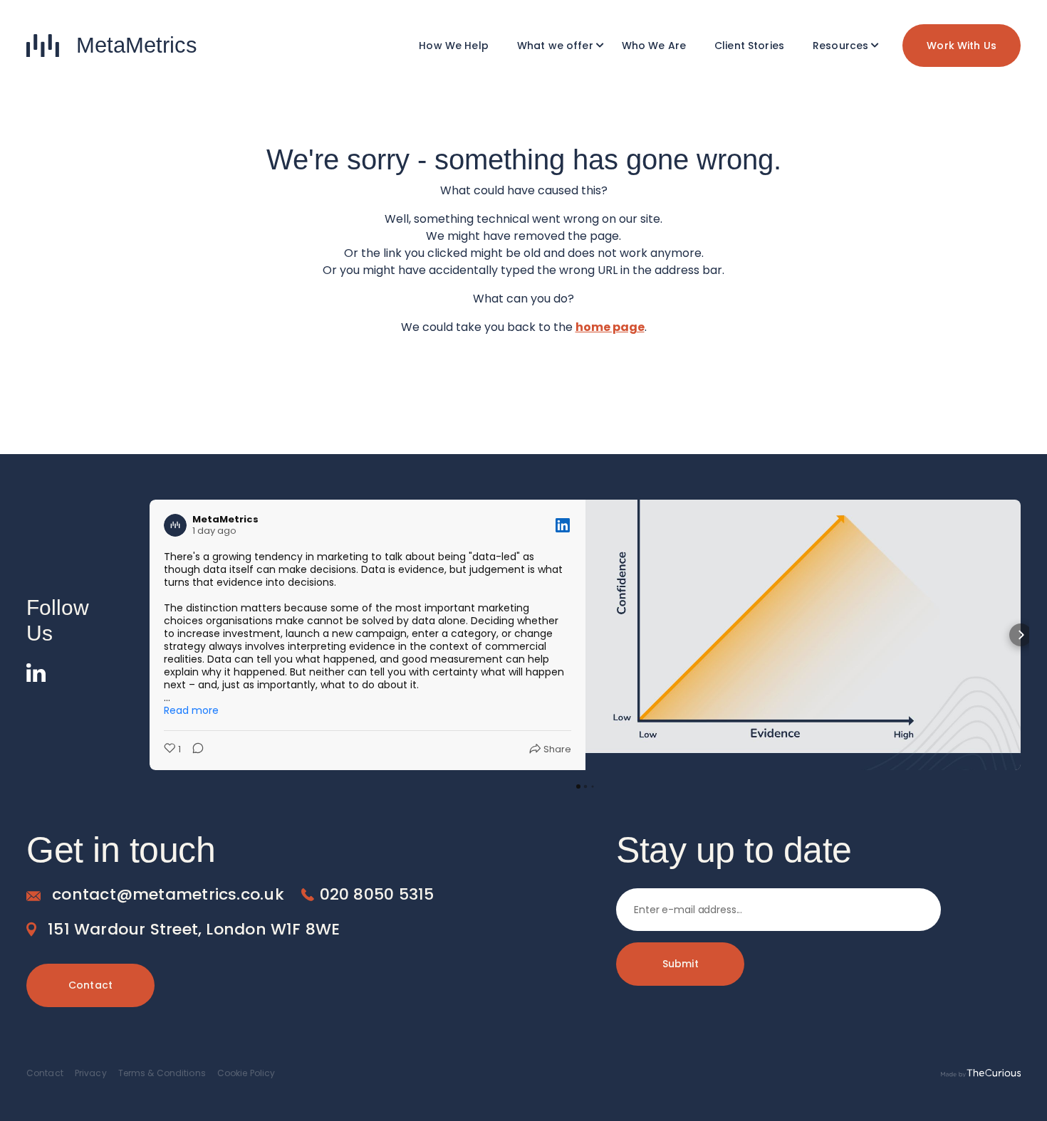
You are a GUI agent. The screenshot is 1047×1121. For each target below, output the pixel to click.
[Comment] (194, 749)
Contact (90, 985)
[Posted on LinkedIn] (562, 525)
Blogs (843, 116)
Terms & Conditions (162, 1073)
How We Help (454, 45)
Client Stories (749, 45)
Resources (840, 45)
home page (610, 327)
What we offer (555, 45)
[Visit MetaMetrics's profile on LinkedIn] (175, 525)
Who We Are (654, 45)
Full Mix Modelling (557, 95)
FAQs (843, 137)
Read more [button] (191, 710)
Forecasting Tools (557, 159)
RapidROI (557, 116)
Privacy (91, 1073)
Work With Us (961, 45)
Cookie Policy (246, 1073)
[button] (149, 634)
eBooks (843, 95)
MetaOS (557, 137)
